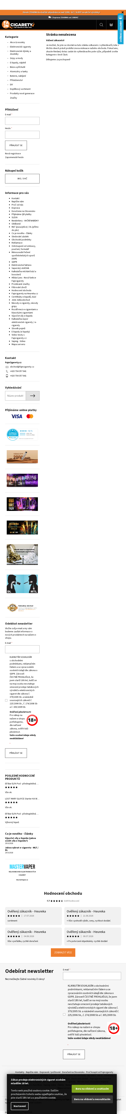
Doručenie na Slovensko (23, 211)
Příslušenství (16, 80)
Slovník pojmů (18, 328)
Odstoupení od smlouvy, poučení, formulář (24, 247)
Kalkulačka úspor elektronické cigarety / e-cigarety (24, 322)
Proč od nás (17, 204)
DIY (11, 84)
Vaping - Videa (18, 341)
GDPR (14, 262)
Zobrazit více (63, 952)
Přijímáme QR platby (22, 214)
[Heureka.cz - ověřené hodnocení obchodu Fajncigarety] (22, 435)
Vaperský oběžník (20, 268)
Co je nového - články (22, 233)
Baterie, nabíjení (18, 76)
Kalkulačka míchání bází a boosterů (24, 273)
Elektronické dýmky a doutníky (20, 53)
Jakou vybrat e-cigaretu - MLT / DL (21, 849)
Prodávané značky (21, 284)
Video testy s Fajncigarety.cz (19, 336)
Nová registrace (13, 153)
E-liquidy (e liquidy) (21, 331)
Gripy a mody (16, 58)
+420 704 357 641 (18, 371)
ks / (22, 178)
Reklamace (17, 242)
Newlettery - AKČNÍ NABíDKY (25, 220)
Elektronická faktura (21, 265)
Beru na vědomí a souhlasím (92, 1089)
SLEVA (15, 217)
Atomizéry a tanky (19, 71)
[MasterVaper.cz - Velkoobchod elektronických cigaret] (22, 866)
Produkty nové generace (22, 93)
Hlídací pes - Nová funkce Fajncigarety (24, 279)
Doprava (16, 208)
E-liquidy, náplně (18, 62)
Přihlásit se (16, 145)
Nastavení (20, 1106)
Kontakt (15, 198)
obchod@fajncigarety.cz (22, 366)
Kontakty (19, 1072)
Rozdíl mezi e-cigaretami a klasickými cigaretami (25, 311)
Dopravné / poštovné (50, 1072)
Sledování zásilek (20, 236)
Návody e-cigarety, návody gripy (25, 304)
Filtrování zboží (19, 287)
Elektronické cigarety (20, 46)
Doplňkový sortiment (20, 89)
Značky (13, 98)
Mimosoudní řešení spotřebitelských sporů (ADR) (23, 255)
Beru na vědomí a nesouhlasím (92, 1099)
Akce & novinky (17, 42)
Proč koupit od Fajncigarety (99, 1072)
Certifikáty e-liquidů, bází (24, 297)
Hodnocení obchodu (21, 290)
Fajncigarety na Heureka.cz (25, 293)
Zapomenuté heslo (14, 157)
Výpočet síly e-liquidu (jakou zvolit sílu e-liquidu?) (20, 839)
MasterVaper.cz (22, 880)
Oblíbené (16, 223)
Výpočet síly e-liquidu (22, 316)
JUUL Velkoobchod (21, 300)
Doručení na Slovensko (73, 1072)
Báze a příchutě (17, 67)
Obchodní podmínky (21, 239)
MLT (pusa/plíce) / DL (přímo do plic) (25, 228)
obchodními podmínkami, (16, 662)
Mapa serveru (18, 344)
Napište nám (18, 201)
